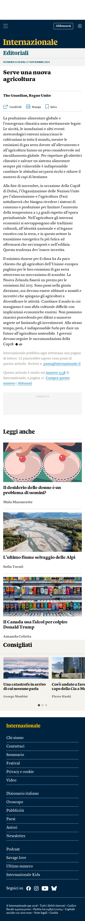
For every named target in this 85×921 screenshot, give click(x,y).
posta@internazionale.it (62, 364)
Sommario (15, 755)
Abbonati (25, 383)
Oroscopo (14, 802)
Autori (11, 828)
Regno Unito (40, 95)
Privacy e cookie (20, 772)
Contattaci (15, 746)
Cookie (53, 913)
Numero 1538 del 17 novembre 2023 (26, 62)
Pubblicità (15, 811)
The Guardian (15, 95)
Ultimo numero (19, 866)
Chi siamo (15, 738)
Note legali (40, 913)
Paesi (10, 819)
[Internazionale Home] (24, 726)
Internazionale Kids (23, 875)
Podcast (13, 849)
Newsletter (16, 836)
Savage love (16, 858)
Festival (13, 763)
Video (11, 780)
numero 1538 (55, 373)
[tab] (39, 705)
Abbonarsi (63, 26)
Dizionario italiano (22, 794)
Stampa (36, 107)
